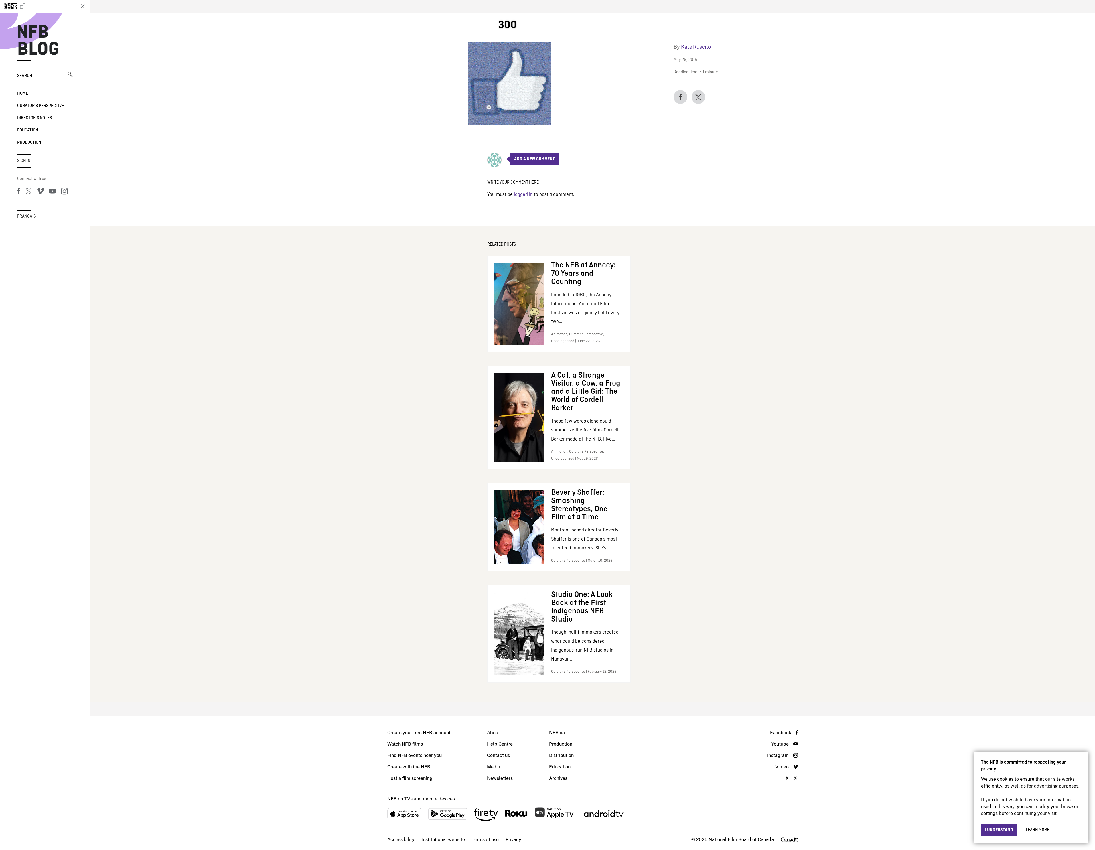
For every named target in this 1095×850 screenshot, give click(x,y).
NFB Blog (38, 41)
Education (27, 130)
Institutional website (443, 839)
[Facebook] (18, 192)
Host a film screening (409, 778)
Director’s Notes (34, 118)
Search (24, 76)
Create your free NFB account (419, 732)
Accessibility (401, 839)
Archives (558, 778)
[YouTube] (52, 192)
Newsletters (500, 778)
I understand (999, 830)
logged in (523, 195)
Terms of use (485, 839)
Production (29, 142)
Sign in (23, 161)
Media (493, 767)
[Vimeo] (40, 192)
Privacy (513, 839)
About (493, 732)
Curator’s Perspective (40, 106)
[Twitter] (28, 192)
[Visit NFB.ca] (37, 6)
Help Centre (500, 744)
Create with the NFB (408, 767)
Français (26, 216)
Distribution (561, 755)
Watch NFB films (405, 744)
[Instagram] (64, 192)
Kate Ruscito (696, 47)
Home (22, 93)
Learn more (1037, 830)
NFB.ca (557, 732)
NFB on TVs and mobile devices (421, 799)
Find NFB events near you (414, 755)
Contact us (498, 755)
